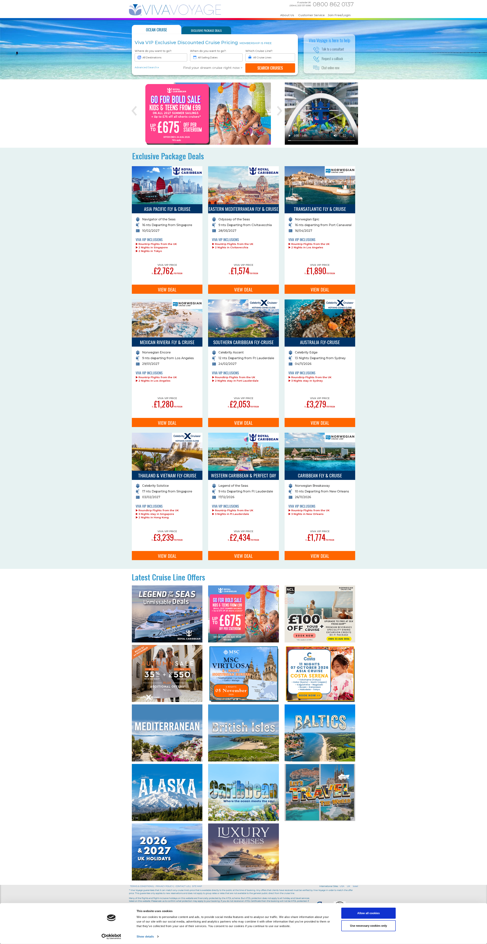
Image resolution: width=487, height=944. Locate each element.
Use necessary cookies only (368, 925)
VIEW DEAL (167, 289)
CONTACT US (182, 886)
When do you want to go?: (208, 51)
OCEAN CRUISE (156, 30)
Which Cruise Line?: (259, 51)
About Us (287, 15)
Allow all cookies (368, 913)
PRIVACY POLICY (164, 886)
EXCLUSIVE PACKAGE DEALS (206, 30)
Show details (145, 936)
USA (342, 886)
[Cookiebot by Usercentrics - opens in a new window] (111, 936)
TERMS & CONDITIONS (141, 886)
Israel (355, 886)
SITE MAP (197, 886)
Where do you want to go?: (153, 51)
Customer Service (311, 15)
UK (348, 886)
